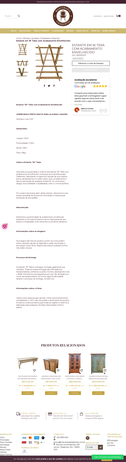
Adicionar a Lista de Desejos (90, 63)
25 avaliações (94, 83)
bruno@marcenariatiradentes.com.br (69, 442)
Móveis (70, 31)
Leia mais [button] (78, 105)
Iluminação (58, 31)
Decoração (25, 31)
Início (14, 31)
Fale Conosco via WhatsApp (107, 457)
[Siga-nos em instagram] (87, 438)
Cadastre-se (97, 16)
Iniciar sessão (109, 16)
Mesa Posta (82, 31)
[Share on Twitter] (49, 86)
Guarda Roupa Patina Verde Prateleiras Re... (98, 377)
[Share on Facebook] (44, 86)
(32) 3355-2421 (62, 437)
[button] (105, 110)
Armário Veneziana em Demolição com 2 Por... (51, 377)
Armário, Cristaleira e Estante (45, 38)
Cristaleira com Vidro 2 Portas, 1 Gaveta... (75, 377)
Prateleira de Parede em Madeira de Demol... (28, 377)
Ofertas (95, 31)
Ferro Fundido (41, 31)
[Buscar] (18, 16)
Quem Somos (108, 31)
